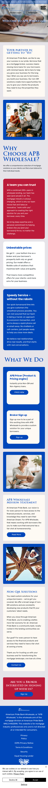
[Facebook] (25, 763)
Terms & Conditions (24, 747)
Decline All (13, 780)
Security (24, 752)
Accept (35, 780)
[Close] (45, 768)
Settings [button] (24, 784)
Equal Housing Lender (24, 756)
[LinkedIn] (22, 763)
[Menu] (43, 8)
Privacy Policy (19, 774)
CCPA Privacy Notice (24, 743)
